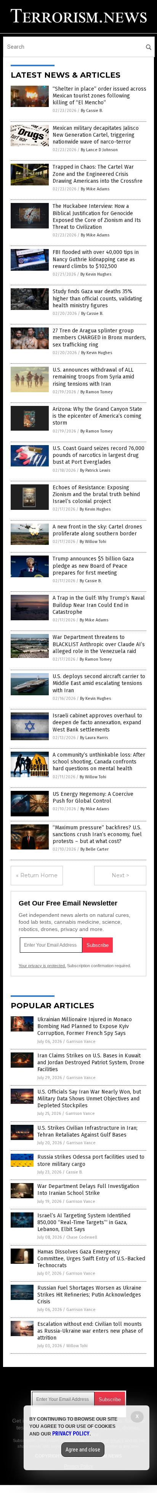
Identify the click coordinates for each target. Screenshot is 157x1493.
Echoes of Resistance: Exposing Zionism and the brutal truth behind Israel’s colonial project (96, 494)
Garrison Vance (81, 1041)
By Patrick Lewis (95, 470)
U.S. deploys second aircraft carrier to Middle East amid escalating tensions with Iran (99, 683)
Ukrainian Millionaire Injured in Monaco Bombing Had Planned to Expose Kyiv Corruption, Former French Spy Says (84, 1026)
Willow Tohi (77, 1345)
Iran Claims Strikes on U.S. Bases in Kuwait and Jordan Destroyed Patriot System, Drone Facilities (90, 1062)
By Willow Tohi (93, 541)
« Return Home (37, 875)
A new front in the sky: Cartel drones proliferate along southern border (97, 530)
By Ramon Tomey (96, 392)
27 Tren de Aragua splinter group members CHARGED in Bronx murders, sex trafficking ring (99, 337)
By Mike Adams (95, 189)
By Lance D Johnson (99, 149)
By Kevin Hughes (95, 274)
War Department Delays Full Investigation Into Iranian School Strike (88, 1189)
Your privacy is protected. (42, 965)
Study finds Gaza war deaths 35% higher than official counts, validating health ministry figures (97, 298)
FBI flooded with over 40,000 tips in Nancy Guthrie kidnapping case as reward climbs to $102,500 (96, 259)
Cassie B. (74, 1172)
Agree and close (83, 1450)
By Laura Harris (94, 737)
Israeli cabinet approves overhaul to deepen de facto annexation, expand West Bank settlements (97, 722)
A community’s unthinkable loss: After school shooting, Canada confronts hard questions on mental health (99, 762)
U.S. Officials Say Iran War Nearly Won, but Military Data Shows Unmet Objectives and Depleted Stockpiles (89, 1099)
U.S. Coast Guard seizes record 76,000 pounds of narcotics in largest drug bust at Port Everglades (98, 455)
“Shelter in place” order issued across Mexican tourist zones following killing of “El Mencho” (99, 96)
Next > (120, 875)
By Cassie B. (92, 110)
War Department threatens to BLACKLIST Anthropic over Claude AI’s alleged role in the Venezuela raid (99, 644)
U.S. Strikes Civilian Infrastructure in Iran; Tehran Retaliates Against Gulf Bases (87, 1131)
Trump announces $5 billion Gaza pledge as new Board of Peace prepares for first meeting (93, 566)
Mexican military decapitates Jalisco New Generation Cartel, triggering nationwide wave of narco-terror (96, 135)
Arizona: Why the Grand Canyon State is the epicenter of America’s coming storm (97, 416)
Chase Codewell (81, 1237)
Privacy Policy (71, 1434)
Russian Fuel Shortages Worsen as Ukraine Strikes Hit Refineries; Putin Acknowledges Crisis (89, 1295)
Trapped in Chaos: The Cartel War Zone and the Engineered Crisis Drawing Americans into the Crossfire (98, 174)
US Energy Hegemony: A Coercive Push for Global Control (93, 797)
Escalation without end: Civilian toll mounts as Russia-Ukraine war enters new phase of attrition (90, 1331)
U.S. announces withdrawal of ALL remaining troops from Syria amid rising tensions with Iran (93, 377)
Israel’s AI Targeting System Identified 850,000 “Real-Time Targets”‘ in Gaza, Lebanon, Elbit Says (83, 1222)
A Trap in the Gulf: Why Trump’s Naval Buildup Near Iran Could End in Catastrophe (99, 605)
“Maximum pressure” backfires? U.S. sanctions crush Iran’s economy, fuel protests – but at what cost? (97, 834)
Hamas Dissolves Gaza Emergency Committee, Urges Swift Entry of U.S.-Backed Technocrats (91, 1259)
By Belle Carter (94, 849)
